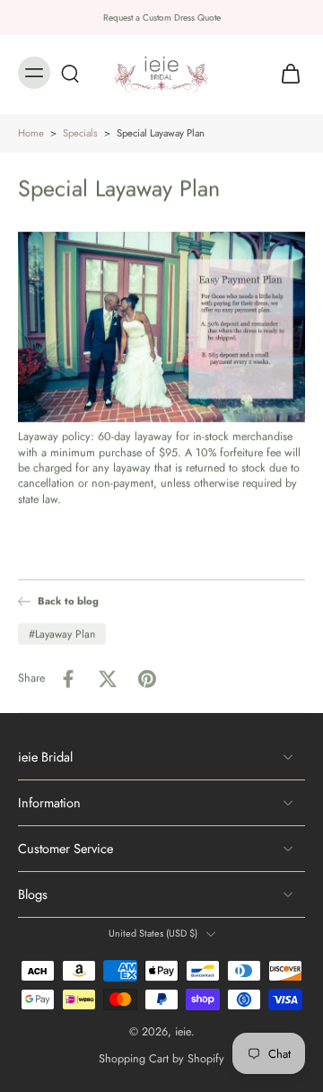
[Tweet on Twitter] (107, 678)
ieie (183, 1032)
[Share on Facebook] (68, 678)
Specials (80, 133)
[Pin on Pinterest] (147, 678)
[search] (70, 73)
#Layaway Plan (62, 633)
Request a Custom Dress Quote (162, 17)
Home (31, 133)
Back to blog (68, 601)
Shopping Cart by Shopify (161, 1059)
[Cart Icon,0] (285, 73)
